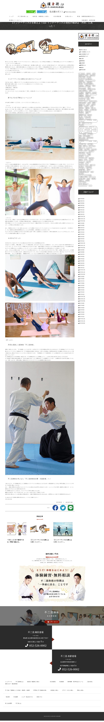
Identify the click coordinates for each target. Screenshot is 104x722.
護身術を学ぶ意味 (83, 75)
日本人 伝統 (82, 77)
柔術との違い (80, 690)
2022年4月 (81, 312)
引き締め (81, 92)
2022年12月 (82, 296)
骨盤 (89, 154)
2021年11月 (82, 321)
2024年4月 (81, 261)
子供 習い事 (82, 99)
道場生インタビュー (16, 20)
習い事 (80, 116)
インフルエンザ (83, 158)
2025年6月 (81, 229)
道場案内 (88, 92)
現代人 (85, 146)
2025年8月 (81, 225)
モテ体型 (81, 163)
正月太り (81, 113)
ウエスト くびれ (83, 101)
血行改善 (81, 173)
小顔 (87, 156)
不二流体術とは (23, 16)
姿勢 (87, 94)
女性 (94, 73)
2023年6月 (81, 283)
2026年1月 (81, 214)
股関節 (80, 106)
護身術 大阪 (82, 82)
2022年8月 (81, 305)
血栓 (92, 171)
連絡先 (81, 67)
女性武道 (94, 149)
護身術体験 (90, 137)
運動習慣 (89, 82)
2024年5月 (81, 258)
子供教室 (15, 696)
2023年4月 (81, 287)
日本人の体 (87, 116)
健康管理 (92, 75)
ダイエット (93, 94)
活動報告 (82, 60)
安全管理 (81, 125)
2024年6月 (81, 256)
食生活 (88, 153)
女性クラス (39, 696)
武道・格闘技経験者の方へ (86, 16)
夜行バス (89, 168)
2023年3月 (81, 290)
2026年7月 (81, 201)
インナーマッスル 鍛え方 (85, 79)
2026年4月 (81, 207)
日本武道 (81, 85)
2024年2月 (81, 265)
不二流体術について (85, 51)
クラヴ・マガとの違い (67, 690)
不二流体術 (81, 73)
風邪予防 (91, 158)
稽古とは (92, 165)
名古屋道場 (57, 16)
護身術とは (83, 65)
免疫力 (80, 159)
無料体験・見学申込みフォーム (75, 681)
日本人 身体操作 (83, 90)
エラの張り (81, 168)
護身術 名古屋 (91, 89)
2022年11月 (82, 298)
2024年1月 (81, 267)
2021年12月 (82, 318)
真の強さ (81, 111)
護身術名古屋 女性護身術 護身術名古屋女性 (88, 121)
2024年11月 (82, 245)
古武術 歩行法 (93, 101)
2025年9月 (81, 223)
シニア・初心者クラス (27, 696)
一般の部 (7, 696)
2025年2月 (81, 238)
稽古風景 (82, 63)
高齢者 (86, 106)
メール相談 (41, 11)
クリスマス (81, 161)
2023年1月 (81, 294)
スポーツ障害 (82, 182)
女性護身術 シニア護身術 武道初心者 (88, 142)
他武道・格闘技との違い (41, 16)
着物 (80, 146)
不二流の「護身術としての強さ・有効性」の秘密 (17, 690)
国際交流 (81, 118)
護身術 (88, 73)
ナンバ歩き (92, 146)
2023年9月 (81, 276)
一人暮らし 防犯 (83, 177)
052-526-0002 (62, 11)
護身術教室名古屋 (83, 139)
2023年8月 (81, 278)
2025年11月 (82, 218)
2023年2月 (81, 292)
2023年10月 (82, 274)
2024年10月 (82, 247)
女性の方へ (69, 16)
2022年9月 (81, 303)
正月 (86, 159)
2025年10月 (82, 221)
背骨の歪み (81, 153)
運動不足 (88, 85)
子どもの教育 (82, 89)
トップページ (8, 681)
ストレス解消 (82, 134)
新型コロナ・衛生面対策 (11, 683)
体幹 (89, 87)
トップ (11, 16)
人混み (91, 159)
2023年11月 (82, 272)
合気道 (94, 92)
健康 (94, 85)
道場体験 (81, 80)
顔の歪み (81, 166)
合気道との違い (54, 690)
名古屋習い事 (82, 144)
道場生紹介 (83, 69)
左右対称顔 (88, 166)
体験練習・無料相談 (89, 20)
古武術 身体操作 (89, 84)
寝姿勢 (93, 178)
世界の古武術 (82, 103)
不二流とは (18, 703)
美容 (92, 106)
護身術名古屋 (82, 115)
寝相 (88, 178)
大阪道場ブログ (84, 56)
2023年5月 (81, 285)
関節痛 (87, 180)
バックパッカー (83, 151)
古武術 (89, 77)
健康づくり (81, 147)
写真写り (81, 180)
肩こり (93, 108)
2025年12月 (82, 216)
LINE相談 (31, 11)
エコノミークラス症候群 (85, 175)
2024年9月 (81, 249)
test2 (87, 163)
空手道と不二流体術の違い (40, 690)
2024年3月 (81, 263)
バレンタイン (82, 154)
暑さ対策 (87, 149)
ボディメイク (82, 87)
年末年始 (88, 111)
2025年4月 (81, 234)
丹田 (91, 90)
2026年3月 (81, 209)
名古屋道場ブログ (84, 54)
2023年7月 (81, 281)
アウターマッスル (83, 165)
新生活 (80, 109)
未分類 (81, 58)
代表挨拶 (61, 681)
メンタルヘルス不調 (84, 97)
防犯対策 (88, 96)
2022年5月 (81, 309)
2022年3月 (81, 314)
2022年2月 (81, 316)
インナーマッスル (90, 80)
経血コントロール (86, 123)
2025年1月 (81, 241)
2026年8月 (81, 198)
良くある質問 (8, 703)
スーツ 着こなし (83, 184)
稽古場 (87, 108)
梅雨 (94, 103)
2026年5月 (81, 205)
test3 (90, 185)
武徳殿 (80, 149)
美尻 (88, 99)
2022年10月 (82, 301)
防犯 (89, 103)
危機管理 (81, 96)
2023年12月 (82, 269)
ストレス (88, 118)
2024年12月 (82, 243)
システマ (89, 147)
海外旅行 (91, 151)
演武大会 (81, 108)
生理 (80, 136)
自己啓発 (90, 144)
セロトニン (92, 177)
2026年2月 (81, 212)
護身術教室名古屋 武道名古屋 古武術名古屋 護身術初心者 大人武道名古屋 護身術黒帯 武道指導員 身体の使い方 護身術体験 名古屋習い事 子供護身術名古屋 (88, 129)
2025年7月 (81, 227)
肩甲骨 (89, 115)
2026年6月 (81, 203)
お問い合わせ (83, 49)
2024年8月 (81, 252)
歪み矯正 (81, 156)
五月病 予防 (82, 178)
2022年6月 (81, 307)
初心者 (80, 84)
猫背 (87, 113)
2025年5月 (81, 232)
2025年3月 (81, 236)
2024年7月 (81, 254)
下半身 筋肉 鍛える (84, 171)
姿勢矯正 (81, 94)
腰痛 (92, 97)
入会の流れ (90, 681)
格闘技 (86, 109)
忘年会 (88, 161)
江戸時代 (90, 134)
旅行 (88, 170)
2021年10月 (82, 323)
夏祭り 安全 (82, 137)
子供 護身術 (87, 136)
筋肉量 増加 (82, 170)
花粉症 (93, 104)
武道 (88, 104)
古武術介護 (93, 109)
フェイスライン (83, 185)
